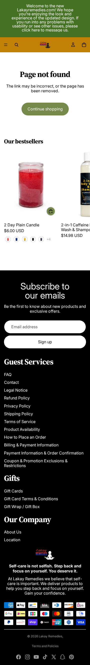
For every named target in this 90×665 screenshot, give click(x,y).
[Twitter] (54, 657)
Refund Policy (17, 397)
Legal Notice (16, 390)
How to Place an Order (25, 437)
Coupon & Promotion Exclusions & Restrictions (36, 463)
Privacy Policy (17, 405)
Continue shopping (45, 108)
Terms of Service (20, 421)
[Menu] (6, 45)
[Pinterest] (71, 657)
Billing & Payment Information (31, 444)
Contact (11, 382)
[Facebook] (19, 657)
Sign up (45, 341)
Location (12, 539)
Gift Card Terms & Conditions (31, 498)
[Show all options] (48, 239)
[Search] (16, 44)
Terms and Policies (45, 646)
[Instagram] (27, 657)
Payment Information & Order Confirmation (44, 452)
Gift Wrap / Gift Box (22, 506)
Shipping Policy (18, 413)
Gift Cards (13, 490)
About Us (12, 531)
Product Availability (22, 429)
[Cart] (84, 44)
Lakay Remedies (50, 636)
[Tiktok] (45, 657)
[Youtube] (36, 657)
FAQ (8, 374)
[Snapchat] (63, 657)
